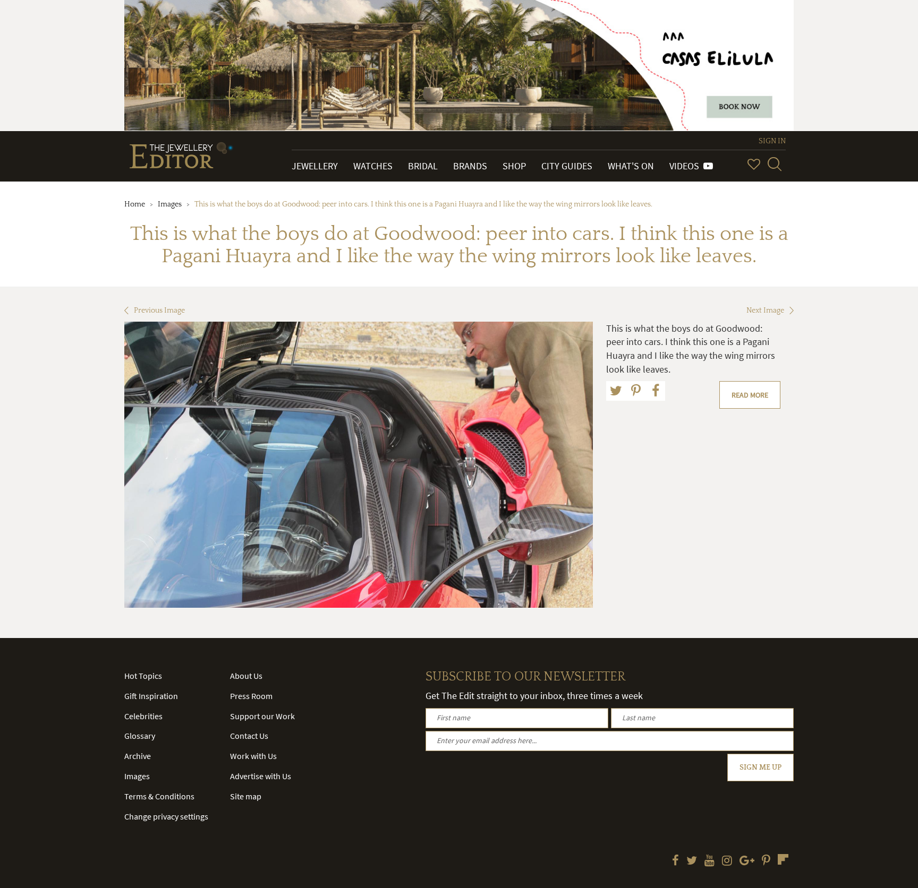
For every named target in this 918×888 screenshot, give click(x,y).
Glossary (139, 735)
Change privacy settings (166, 816)
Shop (514, 166)
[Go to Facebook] (675, 861)
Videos (686, 166)
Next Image (765, 310)
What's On (631, 166)
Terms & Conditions (159, 796)
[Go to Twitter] (691, 861)
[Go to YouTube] (709, 861)
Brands (470, 166)
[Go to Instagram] (727, 861)
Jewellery (315, 166)
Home (134, 204)
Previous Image (159, 310)
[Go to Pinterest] (766, 861)
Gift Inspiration (151, 696)
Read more (750, 395)
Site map (245, 796)
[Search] (774, 164)
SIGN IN (772, 141)
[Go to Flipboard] (783, 859)
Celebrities (143, 716)
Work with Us (253, 756)
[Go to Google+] (747, 861)
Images (170, 204)
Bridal (423, 166)
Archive (137, 756)
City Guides (566, 166)
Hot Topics (143, 675)
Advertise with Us (260, 776)
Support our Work (262, 716)
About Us (246, 675)
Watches (373, 166)
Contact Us (249, 735)
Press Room (251, 696)
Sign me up (760, 767)
